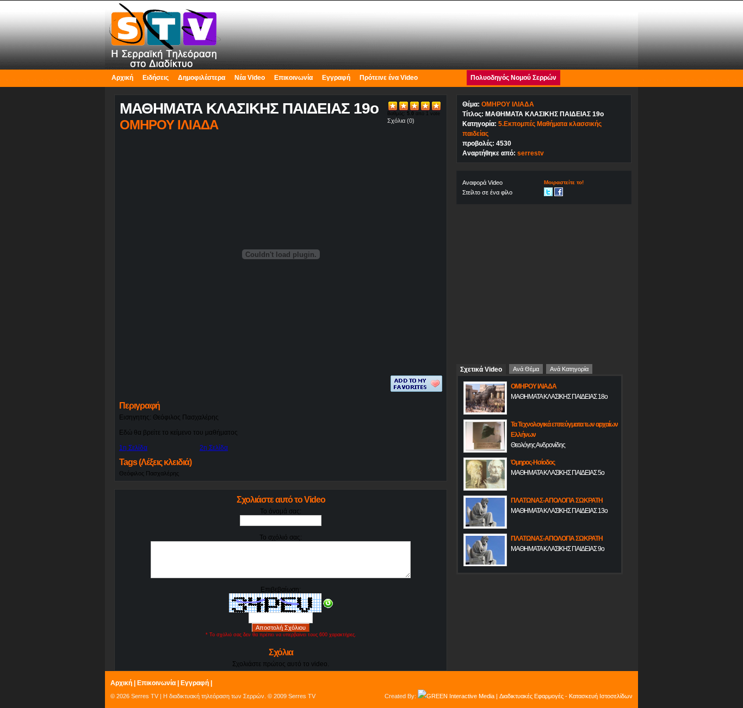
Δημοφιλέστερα (201, 78)
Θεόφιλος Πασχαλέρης (149, 473)
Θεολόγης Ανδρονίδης (538, 445)
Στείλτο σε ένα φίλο (487, 192)
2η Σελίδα (214, 448)
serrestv (530, 153)
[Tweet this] (548, 191)
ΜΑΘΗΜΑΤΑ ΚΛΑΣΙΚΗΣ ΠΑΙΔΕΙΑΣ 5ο (557, 473)
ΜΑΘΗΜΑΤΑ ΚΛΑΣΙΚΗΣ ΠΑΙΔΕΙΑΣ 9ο (557, 549)
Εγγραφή (336, 78)
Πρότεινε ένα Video (389, 78)
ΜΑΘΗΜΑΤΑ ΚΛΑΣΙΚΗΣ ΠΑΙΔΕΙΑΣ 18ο (559, 396)
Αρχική (122, 78)
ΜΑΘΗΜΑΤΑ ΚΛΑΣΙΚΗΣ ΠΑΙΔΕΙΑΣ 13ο (559, 511)
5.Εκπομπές (516, 124)
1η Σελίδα (133, 448)
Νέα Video (249, 78)
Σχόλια (396, 120)
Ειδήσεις (156, 78)
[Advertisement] (543, 280)
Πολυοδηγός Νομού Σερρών (513, 78)
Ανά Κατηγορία (569, 369)
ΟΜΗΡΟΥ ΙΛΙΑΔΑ (507, 104)
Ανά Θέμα (526, 369)
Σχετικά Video (481, 369)
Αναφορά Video (482, 182)
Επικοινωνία (293, 78)
